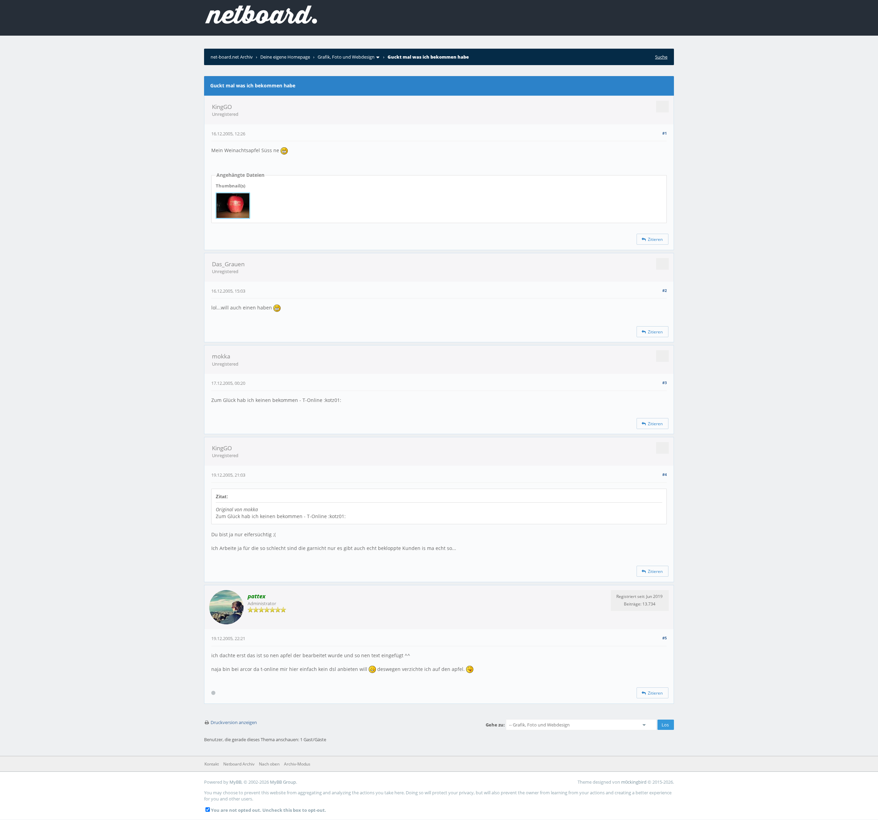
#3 (664, 382)
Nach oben (269, 764)
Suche (661, 57)
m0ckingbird (633, 782)
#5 (664, 637)
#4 (664, 474)
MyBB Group (283, 782)
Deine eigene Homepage (285, 57)
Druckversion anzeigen (234, 722)
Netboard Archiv (238, 764)
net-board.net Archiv (232, 57)
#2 (664, 290)
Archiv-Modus (297, 764)
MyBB (235, 782)
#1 (664, 133)
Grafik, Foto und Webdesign (346, 57)
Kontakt (211, 764)
